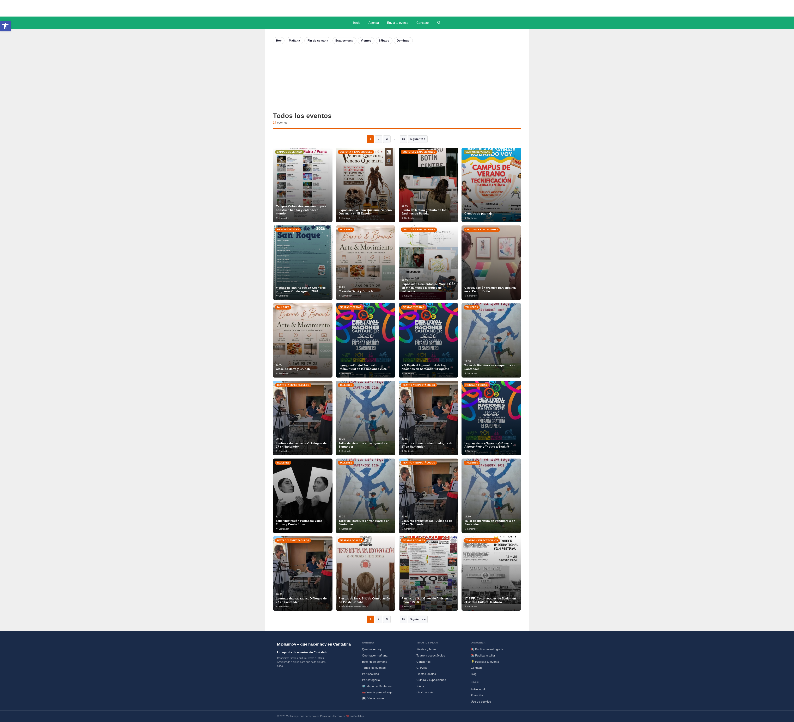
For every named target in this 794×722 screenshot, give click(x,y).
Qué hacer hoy (371, 649)
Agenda (373, 22)
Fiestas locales (426, 674)
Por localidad (370, 674)
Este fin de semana (374, 661)
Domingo (403, 40)
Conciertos (423, 661)
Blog (474, 674)
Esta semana (344, 40)
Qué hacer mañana (374, 655)
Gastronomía (425, 692)
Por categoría (371, 679)
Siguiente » (418, 139)
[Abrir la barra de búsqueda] (439, 23)
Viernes (366, 40)
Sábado (384, 40)
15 (403, 139)
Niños (420, 686)
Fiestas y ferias (426, 649)
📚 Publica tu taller (483, 655)
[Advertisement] (397, 78)
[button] (5, 26)
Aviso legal (478, 689)
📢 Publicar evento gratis (487, 649)
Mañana (294, 40)
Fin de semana (317, 40)
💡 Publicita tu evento (485, 661)
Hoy (279, 40)
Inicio (356, 22)
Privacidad (477, 695)
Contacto (422, 22)
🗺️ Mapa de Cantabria (377, 686)
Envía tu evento (397, 22)
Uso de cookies (481, 701)
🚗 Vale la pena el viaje (377, 692)
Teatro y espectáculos (430, 655)
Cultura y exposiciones (431, 679)
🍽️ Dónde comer (373, 698)
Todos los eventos (374, 667)
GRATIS (421, 667)
